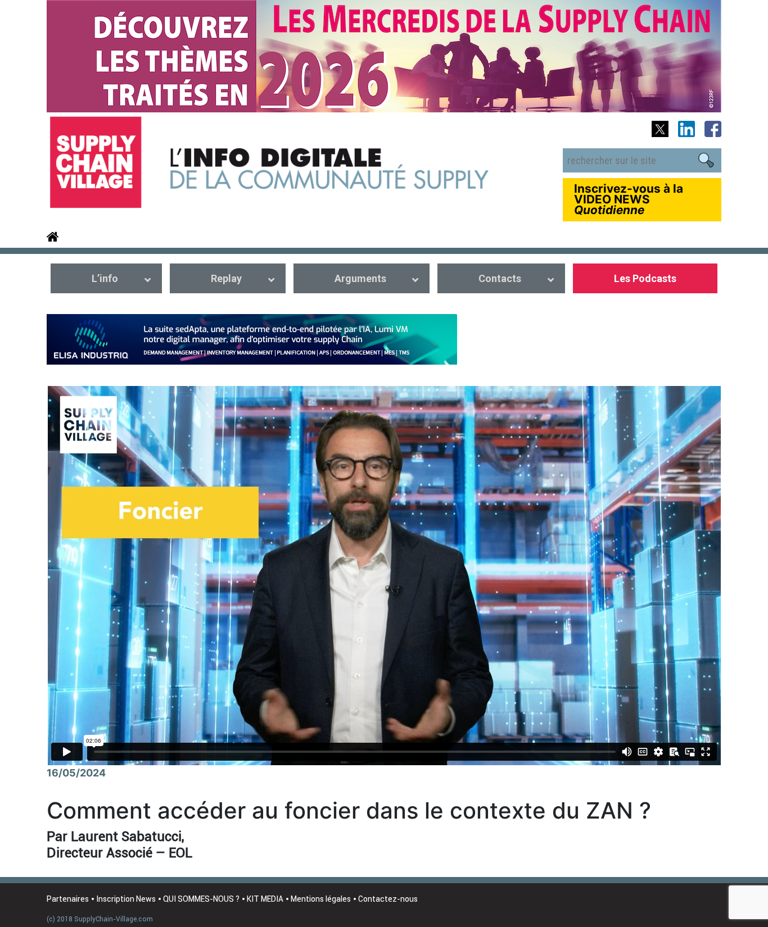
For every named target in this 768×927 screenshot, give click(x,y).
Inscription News (126, 899)
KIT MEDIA (265, 899)
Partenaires (68, 899)
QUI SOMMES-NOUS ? (201, 899)
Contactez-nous (388, 899)
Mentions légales (321, 899)
